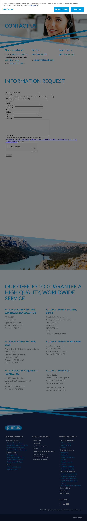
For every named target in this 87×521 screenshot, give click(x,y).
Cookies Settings (7, 9)
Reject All (77, 9)
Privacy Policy (33, 5)
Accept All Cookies (61, 9)
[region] (43, 7)
